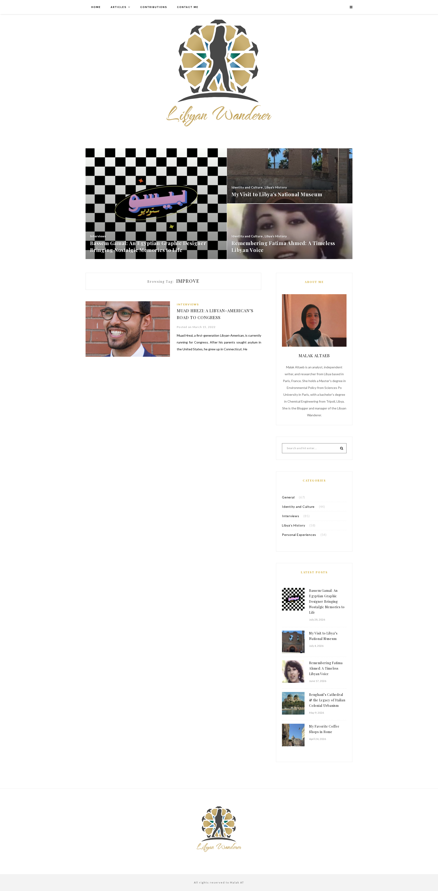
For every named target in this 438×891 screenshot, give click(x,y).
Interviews (188, 304)
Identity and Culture (298, 506)
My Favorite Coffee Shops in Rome (324, 729)
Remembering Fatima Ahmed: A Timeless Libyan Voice (326, 668)
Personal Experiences (299, 535)
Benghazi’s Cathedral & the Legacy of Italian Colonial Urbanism (327, 700)
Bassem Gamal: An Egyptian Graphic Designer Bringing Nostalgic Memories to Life (327, 601)
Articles (119, 7)
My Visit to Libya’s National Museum (323, 636)
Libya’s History (293, 525)
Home (96, 7)
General (288, 497)
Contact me (187, 7)
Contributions (153, 7)
